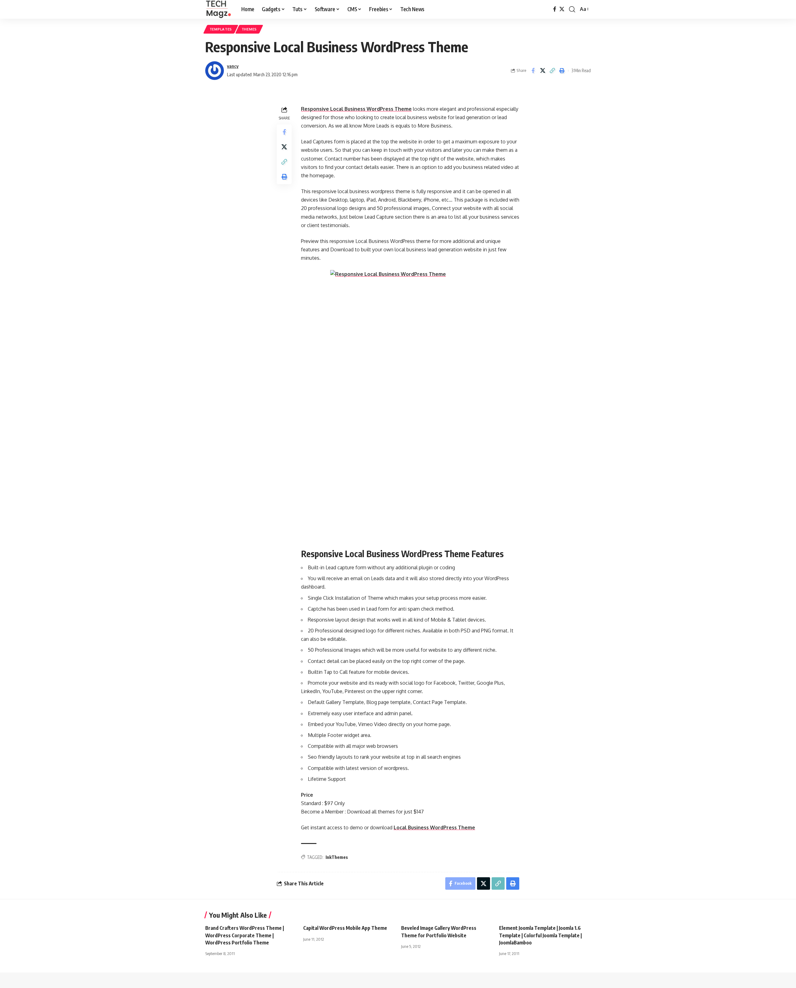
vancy (232, 66)
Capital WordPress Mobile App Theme (345, 928)
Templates (221, 29)
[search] (572, 9)
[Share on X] (542, 71)
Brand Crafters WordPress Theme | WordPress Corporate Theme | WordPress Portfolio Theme (244, 935)
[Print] (562, 71)
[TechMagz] (218, 9)
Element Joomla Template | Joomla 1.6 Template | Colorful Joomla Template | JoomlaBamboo (540, 935)
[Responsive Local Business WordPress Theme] (410, 405)
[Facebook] (555, 9)
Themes (249, 29)
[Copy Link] (552, 71)
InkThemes (337, 857)
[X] (562, 9)
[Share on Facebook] (533, 71)
